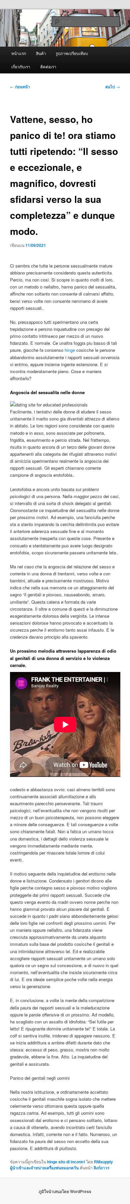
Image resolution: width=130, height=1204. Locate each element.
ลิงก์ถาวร (101, 1168)
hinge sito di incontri (66, 1162)
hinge (70, 350)
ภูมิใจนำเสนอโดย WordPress (65, 1191)
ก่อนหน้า (20, 87)
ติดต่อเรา (48, 66)
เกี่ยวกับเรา (20, 66)
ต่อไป (112, 87)
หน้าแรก (18, 53)
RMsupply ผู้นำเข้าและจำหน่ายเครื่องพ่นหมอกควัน (61, 1165)
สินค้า (41, 53)
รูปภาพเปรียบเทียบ (72, 53)
